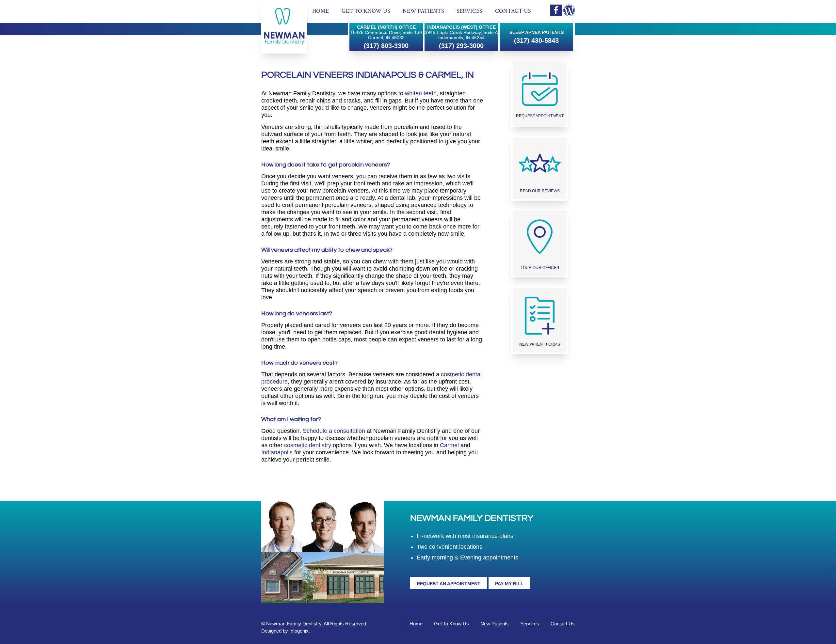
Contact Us (513, 11)
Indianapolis (277, 452)
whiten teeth (421, 93)
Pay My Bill (509, 583)
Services (469, 11)
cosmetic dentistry (307, 445)
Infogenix (299, 631)
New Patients (423, 11)
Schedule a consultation (334, 431)
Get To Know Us (366, 11)
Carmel (449, 445)
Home (320, 11)
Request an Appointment (448, 583)
